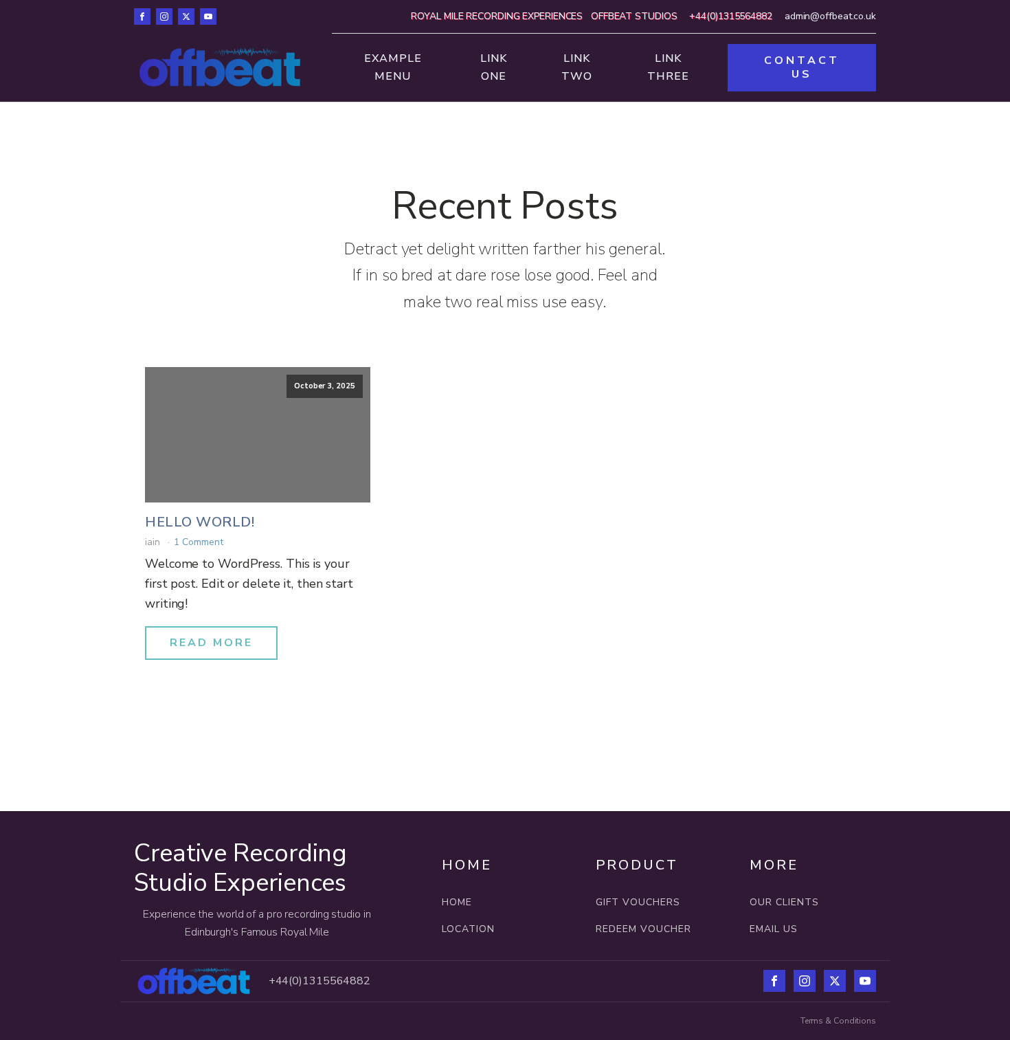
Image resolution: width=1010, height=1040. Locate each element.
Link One (493, 67)
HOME (457, 902)
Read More (211, 642)
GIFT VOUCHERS (638, 902)
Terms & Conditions (838, 1020)
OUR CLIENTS (784, 902)
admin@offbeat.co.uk (830, 16)
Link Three (668, 67)
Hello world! (199, 522)
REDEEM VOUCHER (643, 929)
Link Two (576, 67)
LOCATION (470, 929)
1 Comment (198, 542)
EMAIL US (774, 929)
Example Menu (393, 67)
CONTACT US (802, 67)
